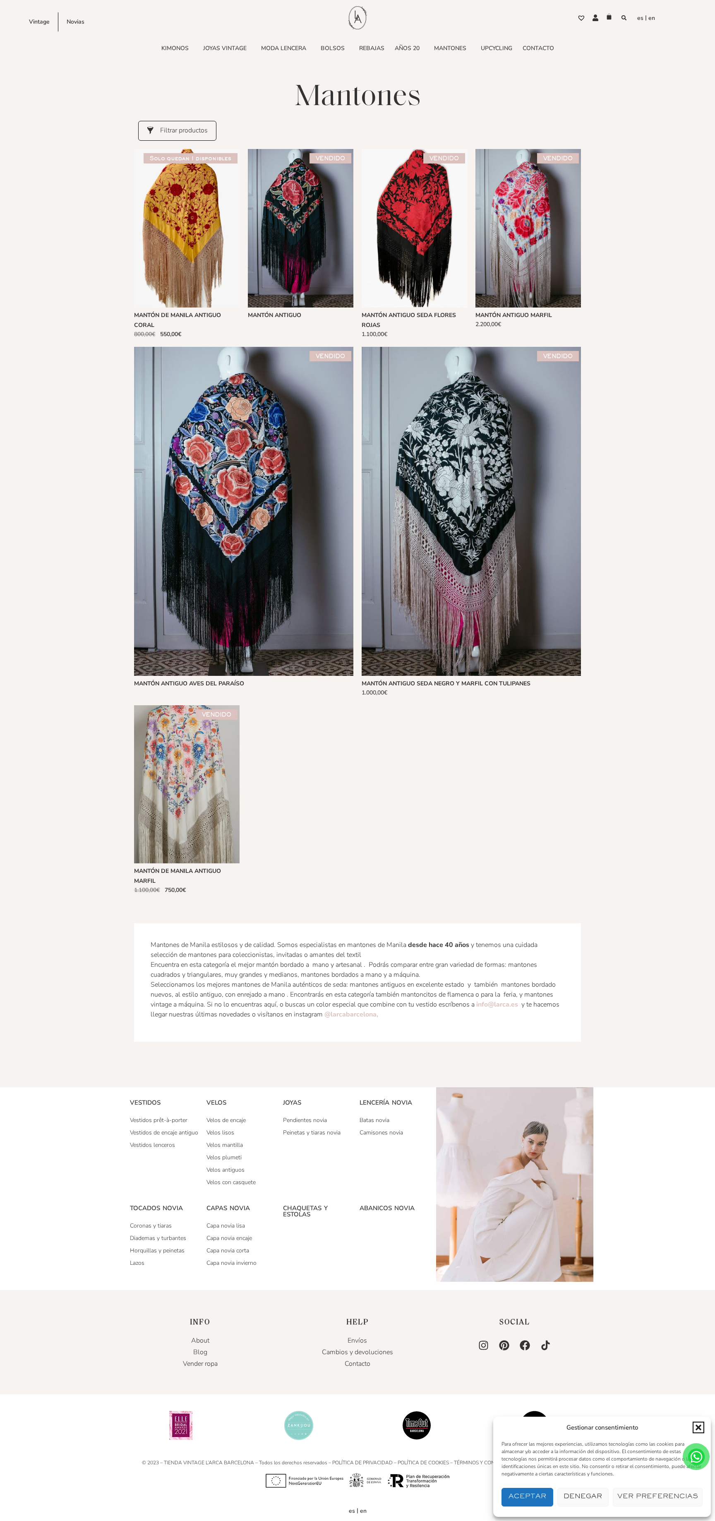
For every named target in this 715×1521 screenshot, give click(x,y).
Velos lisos (220, 1133)
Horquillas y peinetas (157, 1250)
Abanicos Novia (387, 1208)
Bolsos (333, 48)
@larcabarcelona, (352, 1014)
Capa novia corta (227, 1250)
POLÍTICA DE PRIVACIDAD (362, 1462)
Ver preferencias (657, 1497)
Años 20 (407, 48)
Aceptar (527, 1497)
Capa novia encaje (229, 1238)
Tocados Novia (156, 1208)
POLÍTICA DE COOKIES (423, 1462)
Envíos (357, 1340)
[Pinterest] (504, 1345)
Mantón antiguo (274, 315)
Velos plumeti (224, 1157)
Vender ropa (200, 1363)
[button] (698, 1427)
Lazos (137, 1263)
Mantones (450, 48)
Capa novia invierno (231, 1263)
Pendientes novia (305, 1120)
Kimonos (175, 48)
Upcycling (496, 48)
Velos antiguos (225, 1170)
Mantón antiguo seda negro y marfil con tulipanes (446, 683)
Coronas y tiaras (151, 1226)
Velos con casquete (231, 1182)
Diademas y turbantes (158, 1238)
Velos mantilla (224, 1145)
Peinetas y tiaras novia (312, 1133)
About (200, 1340)
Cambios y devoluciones (357, 1352)
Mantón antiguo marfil (513, 315)
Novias (75, 22)
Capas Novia (228, 1208)
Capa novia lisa (225, 1226)
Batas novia (374, 1120)
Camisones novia (381, 1133)
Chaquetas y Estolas (305, 1211)
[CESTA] (609, 16)
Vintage (39, 22)
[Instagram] (483, 1345)
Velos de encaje (226, 1120)
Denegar (583, 1497)
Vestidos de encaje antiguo (164, 1133)
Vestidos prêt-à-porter (158, 1120)
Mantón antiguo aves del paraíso (189, 683)
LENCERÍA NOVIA (386, 1102)
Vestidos (145, 1102)
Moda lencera (283, 48)
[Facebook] (525, 1345)
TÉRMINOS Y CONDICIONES (486, 1462)
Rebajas (371, 48)
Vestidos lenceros (152, 1145)
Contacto (538, 48)
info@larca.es (497, 1004)
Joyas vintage (225, 48)
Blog (200, 1352)
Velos (216, 1102)
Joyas (292, 1102)
